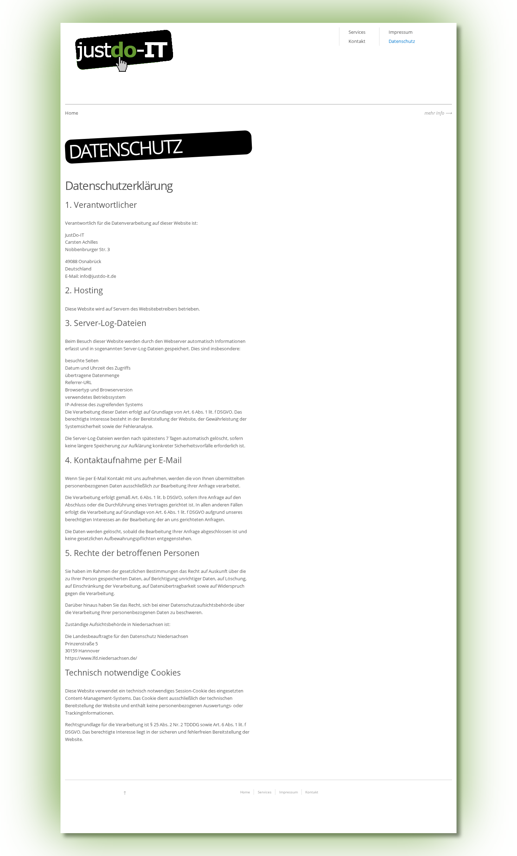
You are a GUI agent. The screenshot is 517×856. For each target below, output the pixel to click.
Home (245, 792)
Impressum (401, 32)
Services (357, 32)
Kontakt (357, 41)
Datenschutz (402, 41)
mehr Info (434, 113)
